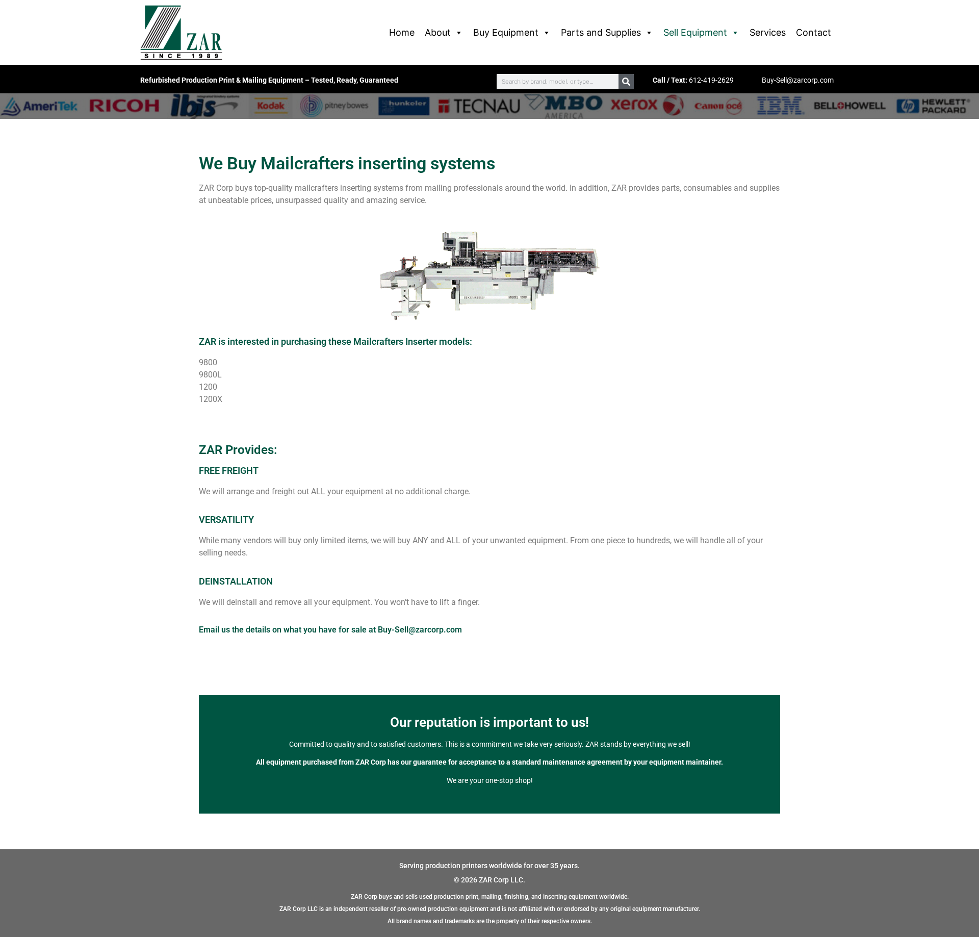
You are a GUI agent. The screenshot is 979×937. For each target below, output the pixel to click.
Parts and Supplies (601, 32)
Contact (813, 32)
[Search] (626, 81)
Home (402, 32)
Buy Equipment (505, 32)
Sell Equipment (695, 32)
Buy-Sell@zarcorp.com (798, 80)
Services (768, 32)
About (438, 32)
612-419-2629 (711, 80)
